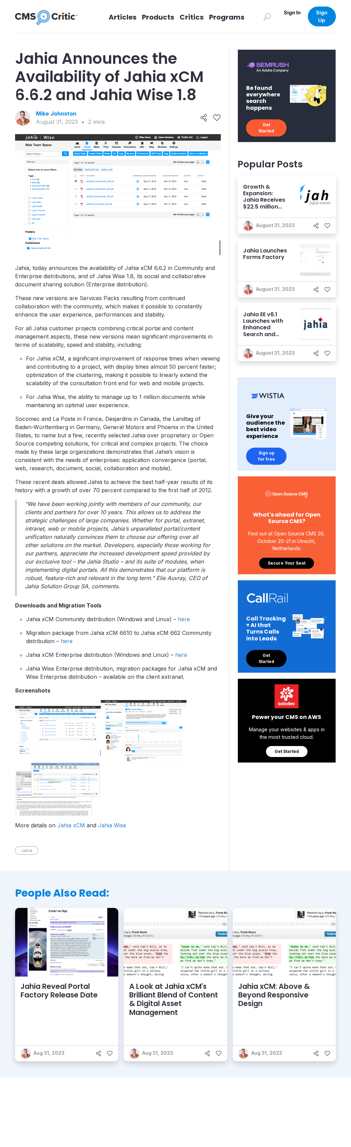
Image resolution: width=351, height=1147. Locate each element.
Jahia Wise (112, 825)
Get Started (266, 127)
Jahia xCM (71, 825)
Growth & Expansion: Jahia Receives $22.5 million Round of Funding (264, 203)
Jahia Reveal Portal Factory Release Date (59, 990)
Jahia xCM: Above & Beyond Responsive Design (274, 994)
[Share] (203, 118)
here (184, 619)
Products (158, 17)
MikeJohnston (56, 113)
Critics (192, 17)
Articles (122, 17)
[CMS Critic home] (51, 16)
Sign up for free (266, 456)
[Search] (267, 16)
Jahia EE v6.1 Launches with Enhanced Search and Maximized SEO (264, 327)
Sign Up (321, 16)
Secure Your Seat (286, 563)
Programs (226, 17)
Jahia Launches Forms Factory (265, 254)
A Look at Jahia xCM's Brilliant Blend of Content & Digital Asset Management (173, 999)
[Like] (217, 118)
